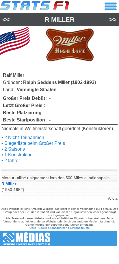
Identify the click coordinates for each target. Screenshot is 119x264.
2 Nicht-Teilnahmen (23, 137)
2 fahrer (11, 160)
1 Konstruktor (17, 154)
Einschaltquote (80, 227)
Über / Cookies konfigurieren (48, 227)
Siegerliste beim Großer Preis (34, 143)
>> (113, 19)
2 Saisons (14, 149)
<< (6, 19)
